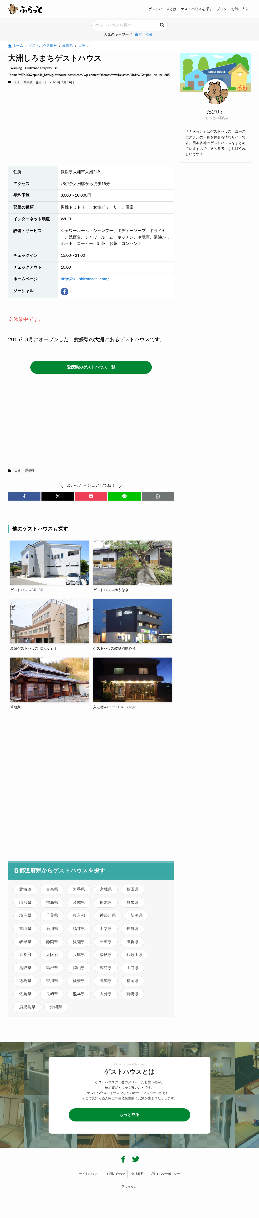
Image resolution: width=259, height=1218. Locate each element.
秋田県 (132, 889)
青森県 (52, 889)
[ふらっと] (25, 9)
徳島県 (25, 981)
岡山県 (79, 968)
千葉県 (52, 916)
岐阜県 (25, 942)
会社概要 (137, 1173)
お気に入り (240, 9)
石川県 (52, 929)
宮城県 (106, 889)
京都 (149, 34)
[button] (24, 496)
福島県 (52, 903)
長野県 (132, 929)
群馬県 (132, 903)
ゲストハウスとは (162, 9)
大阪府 (52, 955)
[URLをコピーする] (158, 496)
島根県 (52, 968)
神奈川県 (108, 916)
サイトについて (89, 1173)
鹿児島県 (27, 1007)
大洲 (16, 82)
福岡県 (132, 981)
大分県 (106, 994)
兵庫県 (79, 955)
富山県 (25, 929)
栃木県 (106, 903)
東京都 (79, 916)
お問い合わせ (116, 1173)
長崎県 (52, 994)
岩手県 (79, 889)
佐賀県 (25, 994)
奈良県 (106, 955)
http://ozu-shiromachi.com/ (85, 279)
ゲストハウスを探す (196, 9)
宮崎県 (132, 994)
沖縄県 (56, 1007)
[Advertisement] (91, 125)
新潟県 (137, 916)
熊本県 (79, 994)
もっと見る (129, 1115)
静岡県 (52, 942)
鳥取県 (25, 968)
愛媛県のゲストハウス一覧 (91, 367)
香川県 (52, 981)
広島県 (106, 968)
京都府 (25, 955)
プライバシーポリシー (165, 1173)
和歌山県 (134, 955)
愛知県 (79, 942)
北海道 (25, 889)
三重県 (106, 942)
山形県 (25, 903)
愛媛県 (28, 82)
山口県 (132, 968)
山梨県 (106, 929)
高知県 (106, 981)
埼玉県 (25, 916)
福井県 (79, 929)
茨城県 (79, 903)
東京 (138, 34)
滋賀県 (132, 942)
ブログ (222, 9)
